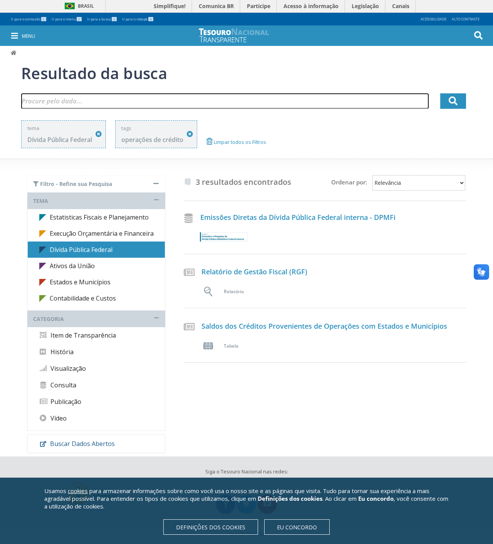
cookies (78, 491)
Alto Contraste (466, 19)
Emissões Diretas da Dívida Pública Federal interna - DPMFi (298, 217)
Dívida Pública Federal (81, 249)
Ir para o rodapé (137, 19)
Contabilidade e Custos (83, 298)
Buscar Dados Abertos (82, 443)
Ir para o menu (66, 19)
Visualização (67, 368)
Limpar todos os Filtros (239, 142)
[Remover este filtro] (99, 134)
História (61, 352)
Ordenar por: (349, 182)
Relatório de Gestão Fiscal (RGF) (254, 271)
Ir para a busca (101, 19)
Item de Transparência (82, 335)
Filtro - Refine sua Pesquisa (75, 184)
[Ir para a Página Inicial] (239, 35)
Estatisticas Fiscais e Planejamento (99, 217)
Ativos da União (72, 266)
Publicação (65, 401)
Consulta (62, 385)
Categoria (48, 319)
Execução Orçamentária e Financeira (102, 233)
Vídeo (58, 418)
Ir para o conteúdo (28, 19)
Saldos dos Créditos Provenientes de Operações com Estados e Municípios (324, 326)
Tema (40, 200)
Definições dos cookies (210, 527)
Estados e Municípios (80, 282)
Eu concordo (297, 527)
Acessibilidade (433, 19)
